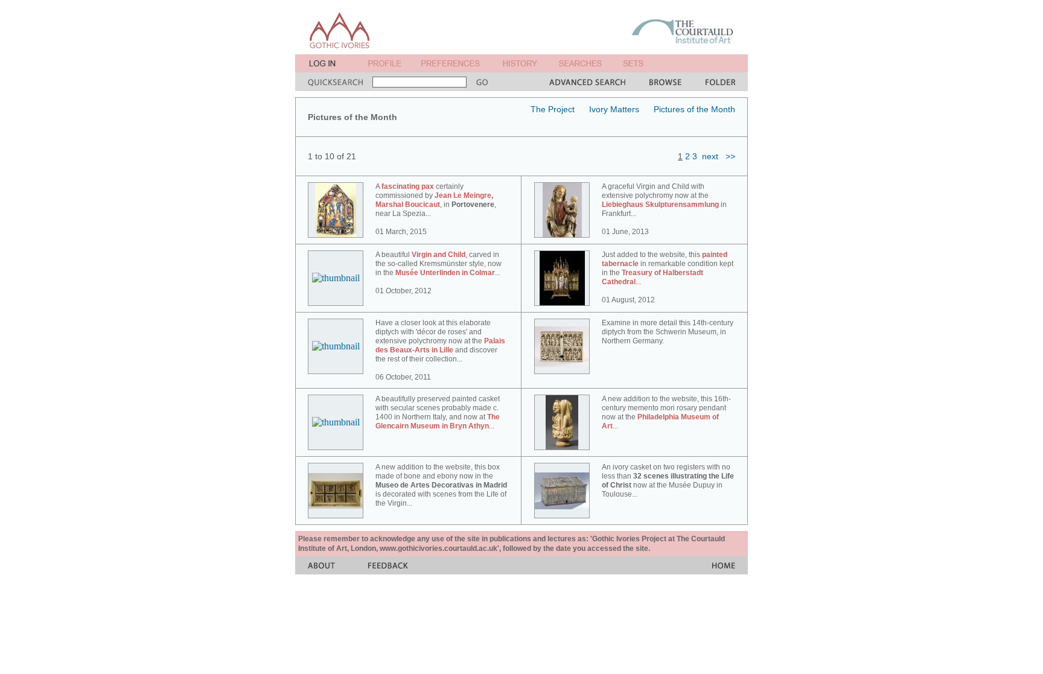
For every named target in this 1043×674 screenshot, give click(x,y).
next (710, 156)
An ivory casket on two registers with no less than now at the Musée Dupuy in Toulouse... (668, 480)
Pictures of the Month (694, 109)
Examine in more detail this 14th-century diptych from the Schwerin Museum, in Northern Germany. (667, 332)
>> (730, 156)
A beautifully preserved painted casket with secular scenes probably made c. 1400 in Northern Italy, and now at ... (437, 412)
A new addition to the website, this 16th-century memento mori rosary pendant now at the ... (666, 412)
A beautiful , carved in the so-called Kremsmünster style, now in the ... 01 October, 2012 (438, 272)
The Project (553, 109)
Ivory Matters (614, 109)
